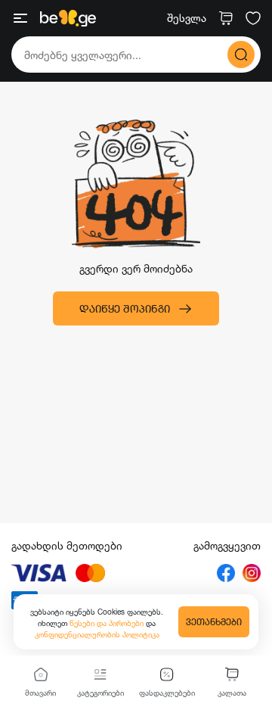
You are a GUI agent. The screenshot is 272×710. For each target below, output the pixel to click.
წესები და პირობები (108, 622)
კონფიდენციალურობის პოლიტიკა (97, 634)
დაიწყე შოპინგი (124, 308)
